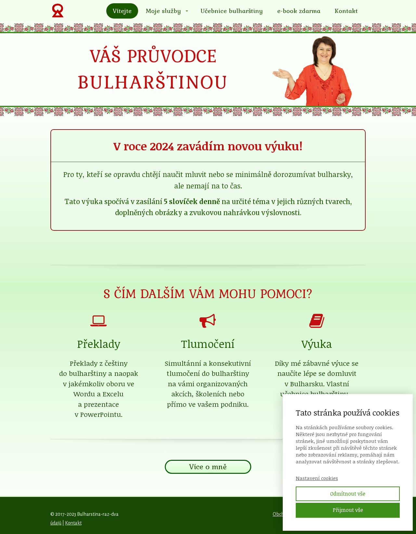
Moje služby (163, 11)
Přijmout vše (348, 509)
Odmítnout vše (347, 493)
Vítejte (122, 11)
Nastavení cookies (317, 478)
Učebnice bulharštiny (232, 11)
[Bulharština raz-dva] (57, 11)
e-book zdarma (298, 11)
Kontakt (346, 11)
